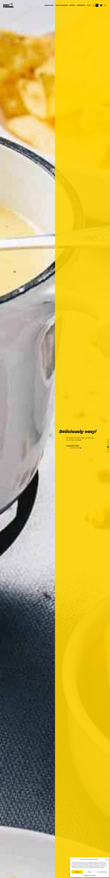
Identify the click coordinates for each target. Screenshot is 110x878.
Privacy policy (92, 875)
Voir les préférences (102, 872)
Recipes (72, 5)
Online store (49, 5)
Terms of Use (86, 875)
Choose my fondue (74, 448)
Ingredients (81, 5)
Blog (89, 5)
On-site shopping (61, 5)
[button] (107, 859)
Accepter (77, 872)
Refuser (90, 872)
